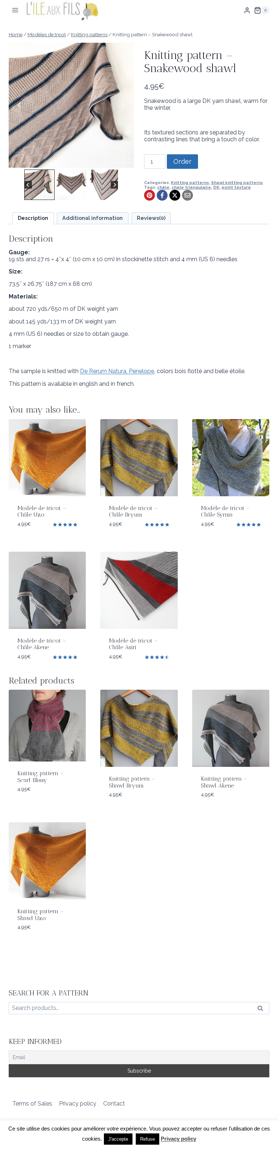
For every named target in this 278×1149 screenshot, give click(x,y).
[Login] (247, 10)
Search (262, 1010)
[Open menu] (15, 10)
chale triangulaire (191, 187)
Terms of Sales (32, 1103)
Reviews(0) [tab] (151, 218)
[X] (174, 195)
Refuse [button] (147, 1139)
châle (163, 187)
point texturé (236, 187)
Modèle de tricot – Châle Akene (41, 644)
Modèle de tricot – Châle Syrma (225, 511)
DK (216, 187)
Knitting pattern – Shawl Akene (224, 782)
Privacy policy (77, 1103)
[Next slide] (123, 105)
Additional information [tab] (92, 218)
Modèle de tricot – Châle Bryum (133, 511)
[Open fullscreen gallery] (127, 160)
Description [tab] (33, 218)
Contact (114, 1103)
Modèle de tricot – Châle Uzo (41, 511)
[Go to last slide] (19, 105)
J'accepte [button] (118, 1139)
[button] (39, 185)
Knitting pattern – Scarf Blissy (40, 776)
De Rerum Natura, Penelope (117, 371)
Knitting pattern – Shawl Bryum (132, 782)
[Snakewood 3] (71, 105)
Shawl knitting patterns (237, 182)
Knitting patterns (190, 182)
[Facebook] (162, 195)
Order (182, 161)
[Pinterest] (149, 195)
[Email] (187, 195)
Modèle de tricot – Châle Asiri (133, 644)
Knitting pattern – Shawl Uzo (40, 914)
